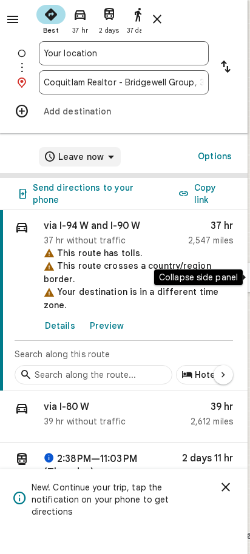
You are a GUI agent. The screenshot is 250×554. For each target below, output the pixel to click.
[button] (124, 417)
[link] (124, 300)
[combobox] (124, 53)
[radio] (51, 18)
